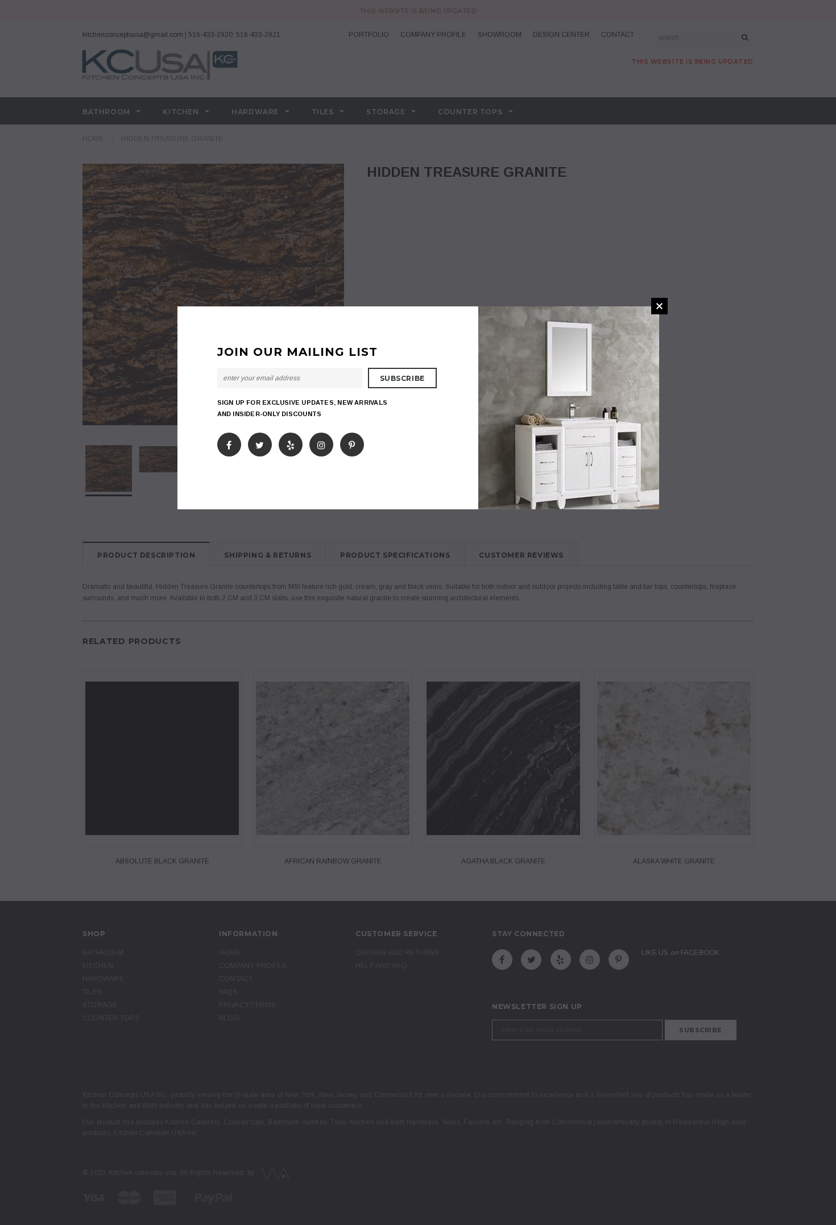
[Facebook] (228, 442)
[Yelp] (291, 442)
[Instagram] (321, 442)
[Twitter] (259, 442)
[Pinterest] (352, 442)
